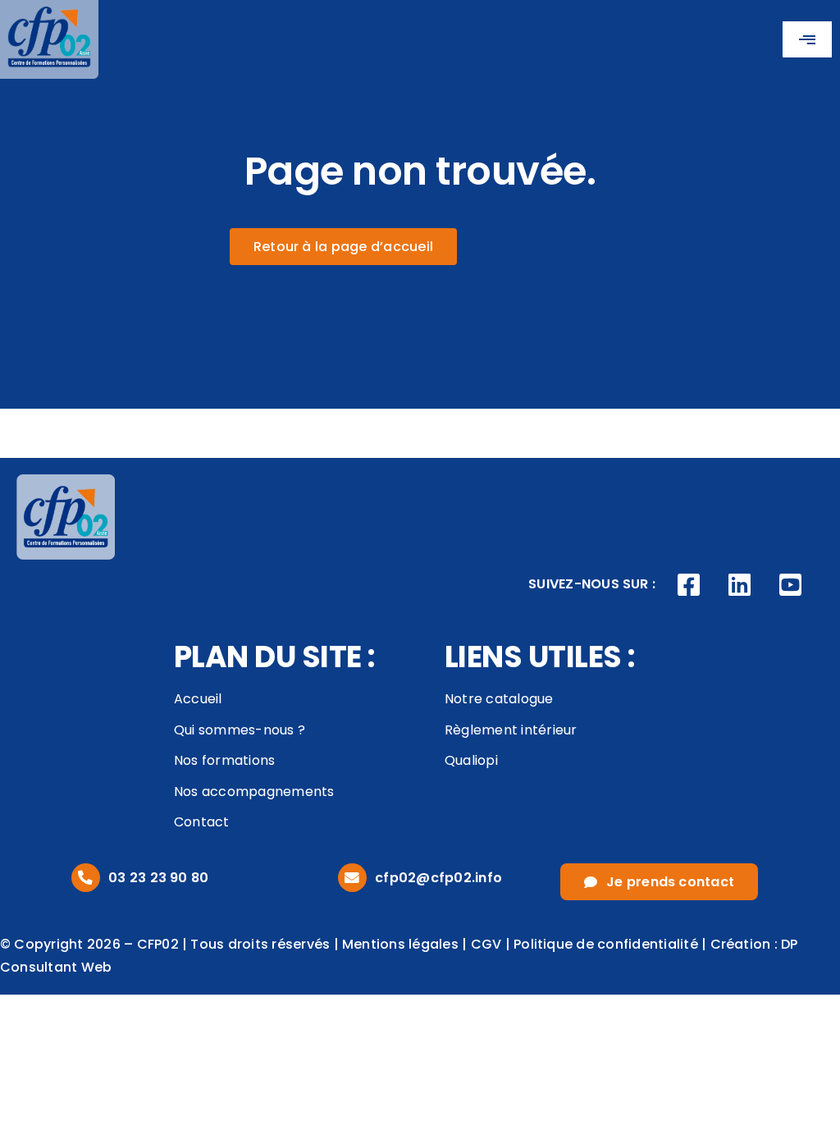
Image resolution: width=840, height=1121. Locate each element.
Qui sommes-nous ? (239, 730)
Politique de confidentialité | (612, 944)
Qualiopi (471, 760)
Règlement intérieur (511, 730)
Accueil (198, 698)
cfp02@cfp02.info (438, 877)
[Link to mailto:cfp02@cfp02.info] (352, 877)
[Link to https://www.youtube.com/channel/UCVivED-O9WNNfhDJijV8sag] (790, 585)
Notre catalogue (499, 698)
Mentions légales (400, 944)
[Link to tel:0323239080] (85, 877)
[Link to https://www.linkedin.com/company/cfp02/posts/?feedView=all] (739, 585)
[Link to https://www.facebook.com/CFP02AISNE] (689, 585)
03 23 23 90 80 (158, 877)
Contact (202, 821)
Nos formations (224, 760)
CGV (486, 944)
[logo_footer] (65, 480)
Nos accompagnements (254, 791)
